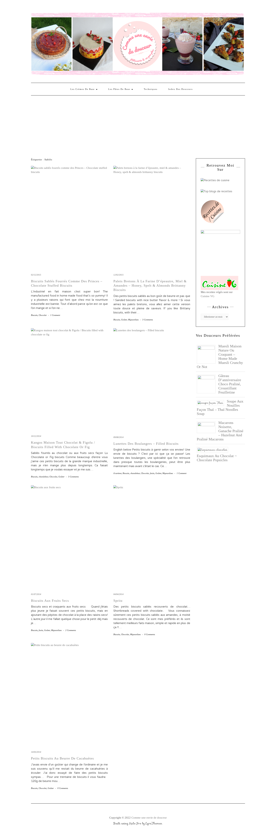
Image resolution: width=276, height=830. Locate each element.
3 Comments (147, 319)
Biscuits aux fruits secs (50, 600)
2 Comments (70, 630)
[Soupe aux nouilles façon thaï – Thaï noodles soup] (212, 402)
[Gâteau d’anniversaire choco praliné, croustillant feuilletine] (207, 383)
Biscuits (34, 315)
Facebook (33, 7)
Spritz (118, 600)
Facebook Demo (82, 7)
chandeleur (43, 476)
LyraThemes (154, 823)
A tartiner (117, 473)
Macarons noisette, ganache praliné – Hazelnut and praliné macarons (220, 431)
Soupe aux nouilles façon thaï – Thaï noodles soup (220, 407)
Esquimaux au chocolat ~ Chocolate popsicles (217, 458)
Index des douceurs (66, 7)
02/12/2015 (36, 275)
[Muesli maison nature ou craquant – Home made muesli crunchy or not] (207, 354)
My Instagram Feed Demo (77, 7)
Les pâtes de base (119, 89)
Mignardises (133, 319)
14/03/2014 (36, 752)
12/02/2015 (118, 275)
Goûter (124, 319)
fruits (152, 473)
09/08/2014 (118, 437)
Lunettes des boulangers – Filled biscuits (146, 443)
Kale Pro (135, 823)
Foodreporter (49, 7)
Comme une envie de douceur (149, 817)
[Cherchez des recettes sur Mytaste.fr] (216, 191)
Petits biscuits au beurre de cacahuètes (62, 758)
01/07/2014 (36, 594)
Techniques (150, 89)
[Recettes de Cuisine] (215, 180)
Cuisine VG (207, 296)
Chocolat (43, 315)
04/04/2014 (118, 594)
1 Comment (55, 315)
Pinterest (44, 7)
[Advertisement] (138, 123)
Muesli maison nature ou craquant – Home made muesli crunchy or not (220, 356)
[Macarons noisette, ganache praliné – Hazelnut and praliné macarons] (207, 427)
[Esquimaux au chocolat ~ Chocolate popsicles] (214, 449)
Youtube (60, 7)
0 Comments (149, 634)
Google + (55, 7)
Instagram (38, 7)
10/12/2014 (36, 436)
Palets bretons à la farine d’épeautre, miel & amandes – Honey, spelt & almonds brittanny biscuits (150, 285)
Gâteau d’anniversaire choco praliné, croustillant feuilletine (229, 384)
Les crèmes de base (83, 89)
